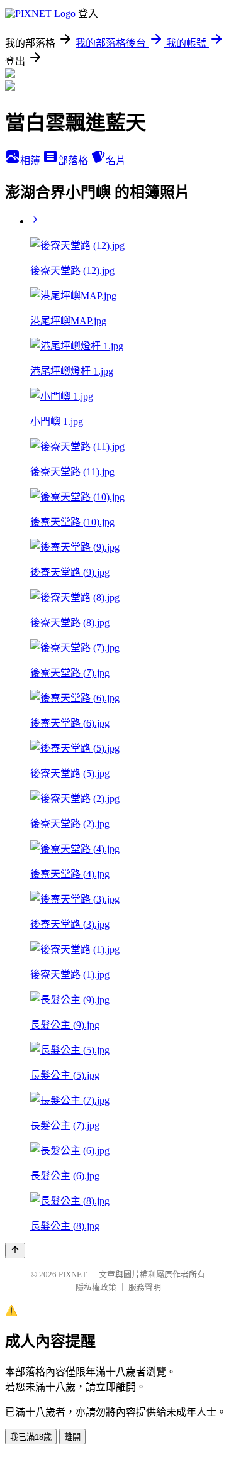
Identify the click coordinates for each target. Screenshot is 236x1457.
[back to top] (15, 1250)
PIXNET (73, 1274)
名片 (116, 160)
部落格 (74, 160)
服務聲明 (144, 1287)
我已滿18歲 (31, 1437)
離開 (72, 1437)
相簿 (31, 160)
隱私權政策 (96, 1287)
